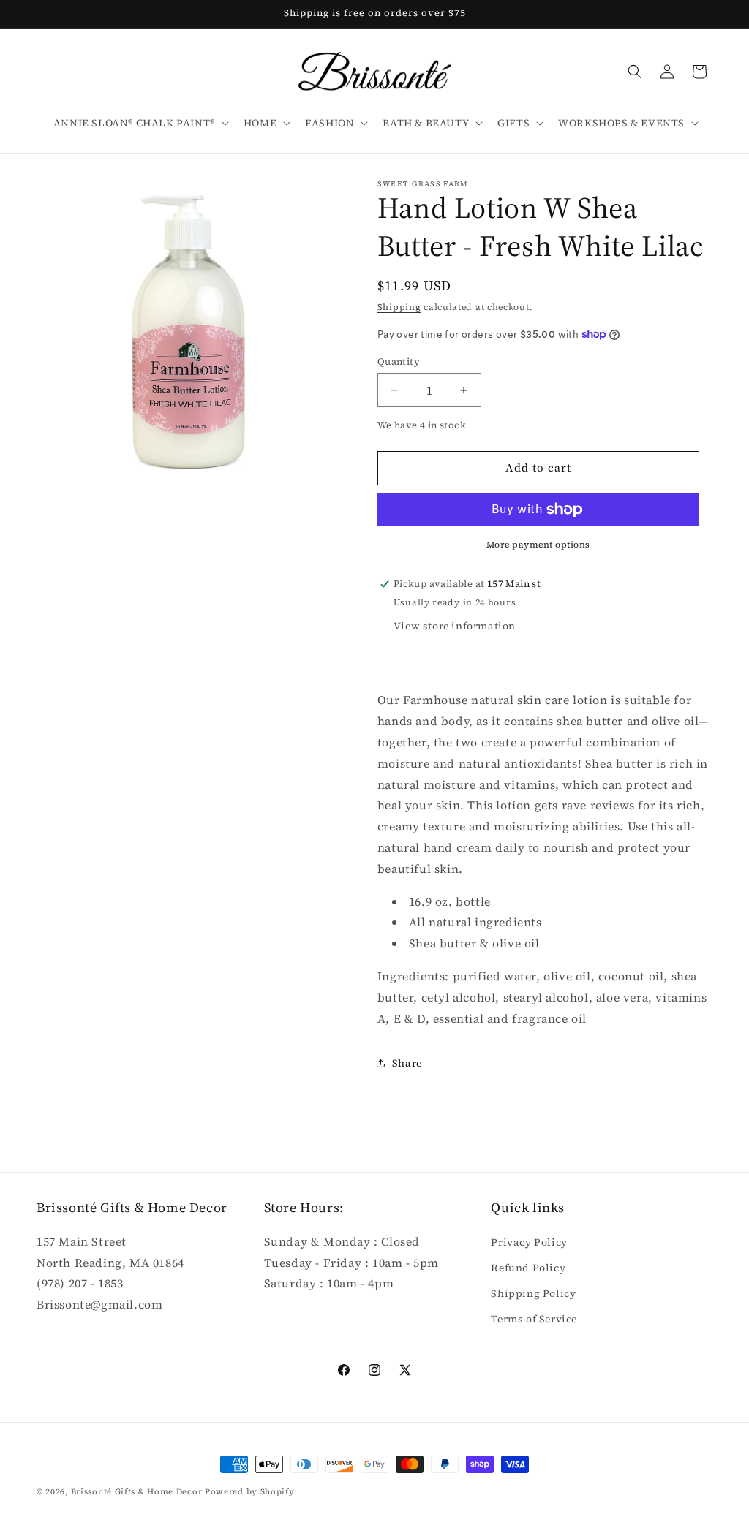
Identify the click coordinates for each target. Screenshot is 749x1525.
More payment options (538, 544)
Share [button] (407, 1063)
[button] (140, 122)
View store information (455, 625)
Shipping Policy (533, 1293)
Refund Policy (528, 1267)
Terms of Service (534, 1319)
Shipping (399, 307)
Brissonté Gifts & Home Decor (137, 1491)
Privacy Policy (529, 1242)
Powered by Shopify (250, 1491)
